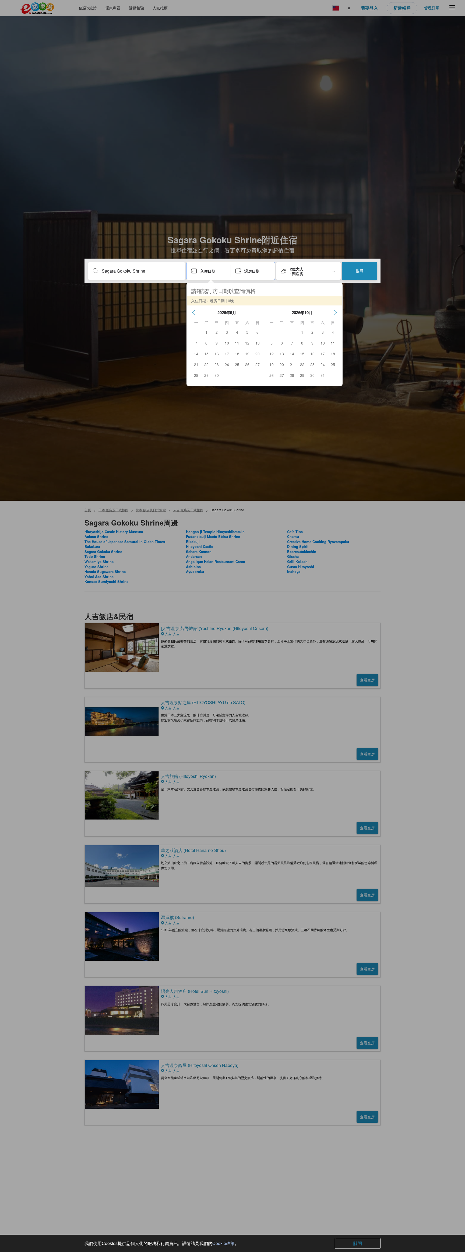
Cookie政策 (223, 1243)
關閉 (357, 1243)
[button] (193, 312)
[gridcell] (206, 332)
